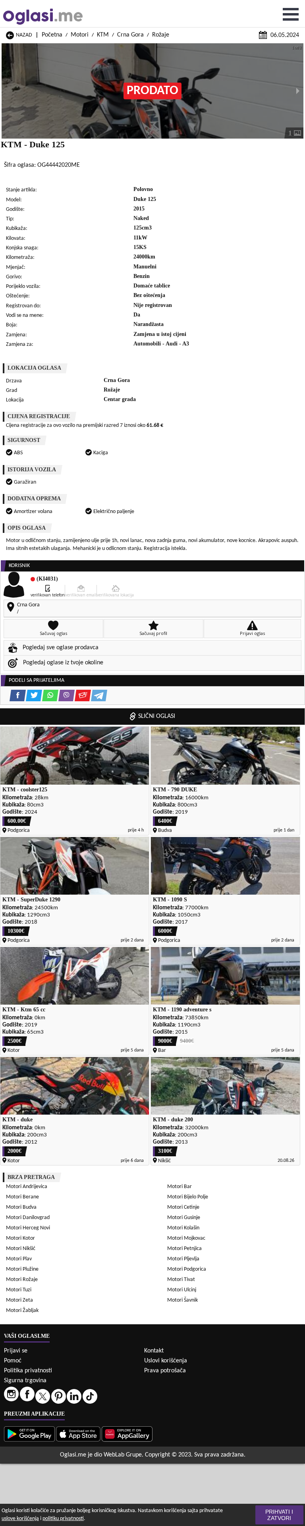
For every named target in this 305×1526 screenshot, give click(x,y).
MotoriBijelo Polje (187, 1197)
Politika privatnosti (28, 1371)
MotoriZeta (19, 1300)
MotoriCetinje (183, 1207)
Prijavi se (15, 1351)
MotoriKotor (20, 1238)
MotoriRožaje (22, 1280)
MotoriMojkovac (186, 1238)
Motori (80, 35)
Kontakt (154, 1351)
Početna (52, 35)
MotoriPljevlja (183, 1259)
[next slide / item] (297, 91)
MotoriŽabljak (22, 1311)
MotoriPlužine (22, 1269)
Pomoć (12, 1361)
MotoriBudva (21, 1207)
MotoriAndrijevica (26, 1187)
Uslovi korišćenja (165, 1361)
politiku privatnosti (63, 1519)
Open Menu (291, 14)
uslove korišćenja (20, 1519)
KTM (103, 35)
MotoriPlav (19, 1259)
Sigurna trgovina (25, 1380)
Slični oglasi (156, 716)
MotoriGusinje (183, 1218)
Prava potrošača (165, 1371)
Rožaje (160, 35)
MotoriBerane (22, 1197)
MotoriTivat (181, 1280)
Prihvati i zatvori (279, 1515)
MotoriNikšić (20, 1249)
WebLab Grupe (123, 1455)
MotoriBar (179, 1187)
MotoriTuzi (18, 1290)
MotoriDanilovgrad (28, 1218)
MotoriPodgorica (186, 1269)
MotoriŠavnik (182, 1300)
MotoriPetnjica (184, 1249)
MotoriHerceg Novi (28, 1228)
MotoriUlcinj (181, 1290)
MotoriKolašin (183, 1228)
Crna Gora (130, 35)
